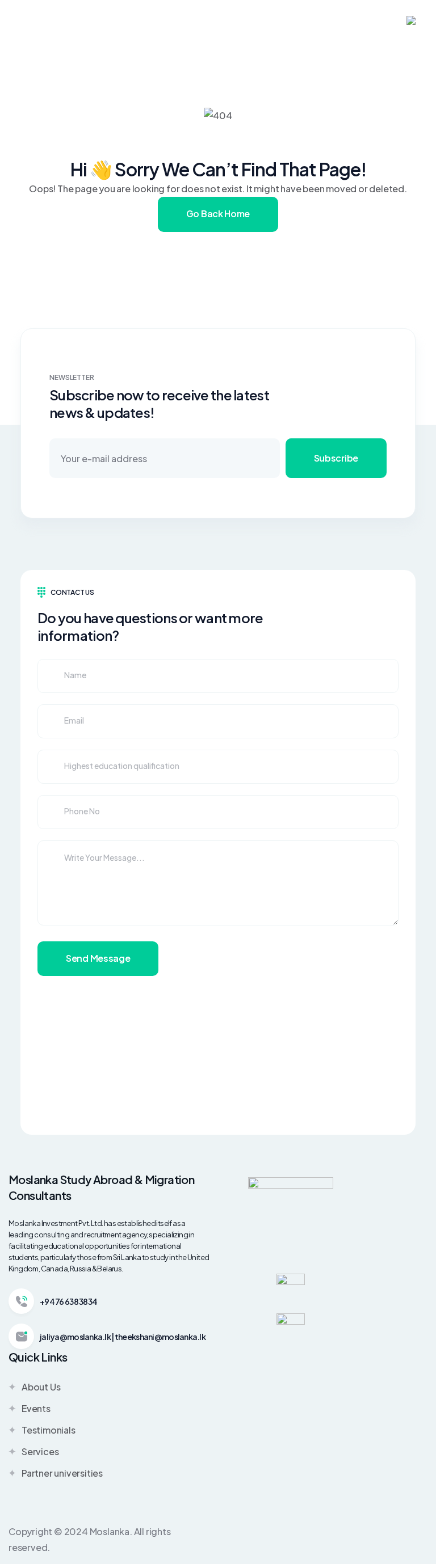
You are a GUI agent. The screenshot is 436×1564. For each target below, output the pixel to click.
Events (36, 1408)
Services (40, 1451)
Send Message (98, 958)
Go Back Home (218, 213)
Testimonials (49, 1430)
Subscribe (336, 458)
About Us (41, 1387)
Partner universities (62, 1473)
